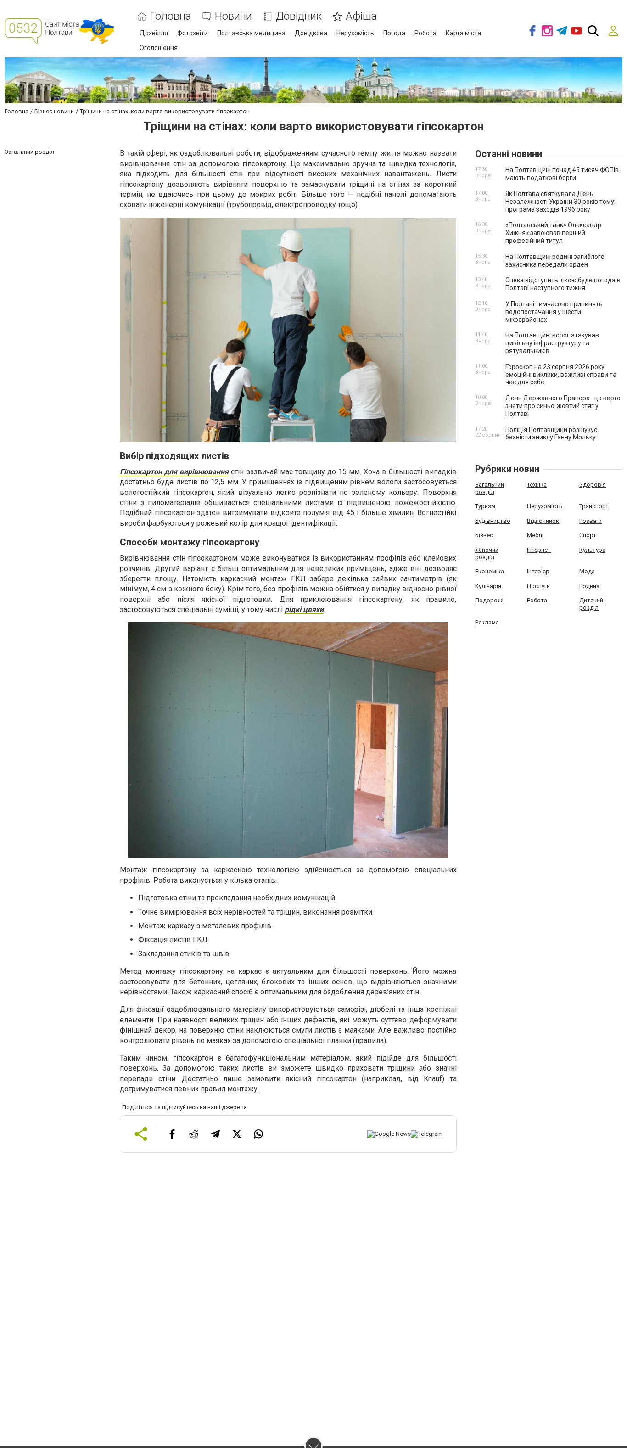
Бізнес (484, 535)
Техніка (537, 484)
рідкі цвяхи (304, 609)
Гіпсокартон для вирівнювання (174, 471)
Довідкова (311, 33)
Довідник (299, 16)
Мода (587, 571)
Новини (233, 16)
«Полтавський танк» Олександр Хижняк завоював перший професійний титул (553, 232)
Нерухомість (355, 33)
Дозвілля (154, 33)
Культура (592, 549)
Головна (170, 16)
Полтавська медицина (251, 33)
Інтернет (539, 549)
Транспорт (594, 506)
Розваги (590, 520)
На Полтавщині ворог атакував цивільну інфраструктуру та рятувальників (552, 342)
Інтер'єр (538, 571)
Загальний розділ (489, 488)
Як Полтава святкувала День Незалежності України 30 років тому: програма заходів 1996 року (560, 201)
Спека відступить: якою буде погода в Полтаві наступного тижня (563, 284)
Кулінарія (488, 586)
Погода (394, 33)
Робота (425, 33)
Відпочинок (543, 520)
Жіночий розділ (486, 553)
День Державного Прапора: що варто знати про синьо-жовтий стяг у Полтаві (563, 405)
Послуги (538, 586)
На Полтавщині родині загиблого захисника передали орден (555, 260)
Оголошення (159, 47)
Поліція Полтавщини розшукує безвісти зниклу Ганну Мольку (551, 433)
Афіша (361, 16)
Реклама (487, 622)
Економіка (489, 571)
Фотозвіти (192, 33)
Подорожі (489, 600)
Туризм (485, 506)
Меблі (535, 535)
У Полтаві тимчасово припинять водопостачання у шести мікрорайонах (554, 311)
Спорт (587, 535)
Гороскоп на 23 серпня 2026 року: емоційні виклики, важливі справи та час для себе (560, 374)
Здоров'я (592, 484)
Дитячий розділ (591, 604)
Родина (589, 586)
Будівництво (492, 520)
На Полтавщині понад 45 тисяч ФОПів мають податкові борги (562, 173)
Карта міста (463, 33)
